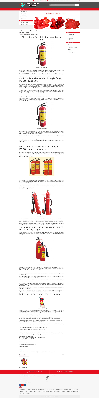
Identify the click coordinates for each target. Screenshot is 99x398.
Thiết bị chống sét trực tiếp (59, 389)
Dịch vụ (47, 380)
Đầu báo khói (63, 391)
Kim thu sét (66, 389)
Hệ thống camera (23, 15)
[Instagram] (25, 384)
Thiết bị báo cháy (23, 13)
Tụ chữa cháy (28, 389)
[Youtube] (22, 384)
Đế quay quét (30, 391)
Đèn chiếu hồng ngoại (45, 391)
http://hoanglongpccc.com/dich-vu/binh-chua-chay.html (27, 344)
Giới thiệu (47, 377)
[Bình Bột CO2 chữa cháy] (24, 361)
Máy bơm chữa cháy (76, 391)
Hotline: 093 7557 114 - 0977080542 (40, 0)
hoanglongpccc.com (25, 346)
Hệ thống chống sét (24, 16)
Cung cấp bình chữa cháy (24, 22)
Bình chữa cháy (23, 18)
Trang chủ (21, 30)
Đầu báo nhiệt (58, 391)
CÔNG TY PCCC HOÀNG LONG (25, 34)
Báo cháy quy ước (34, 389)
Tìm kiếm (77, 4)
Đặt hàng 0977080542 (67, 371)
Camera (35, 391)
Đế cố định (25, 391)
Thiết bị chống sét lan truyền (50, 389)
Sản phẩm (47, 379)
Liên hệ (47, 378)
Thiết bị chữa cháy (22, 389)
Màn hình (77, 389)
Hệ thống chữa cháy (24, 11)
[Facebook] (20, 384)
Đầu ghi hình (39, 391)
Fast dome (21, 391)
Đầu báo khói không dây (41, 389)
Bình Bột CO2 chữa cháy (24, 24)
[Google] (23, 384)
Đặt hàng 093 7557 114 (35, 371)
